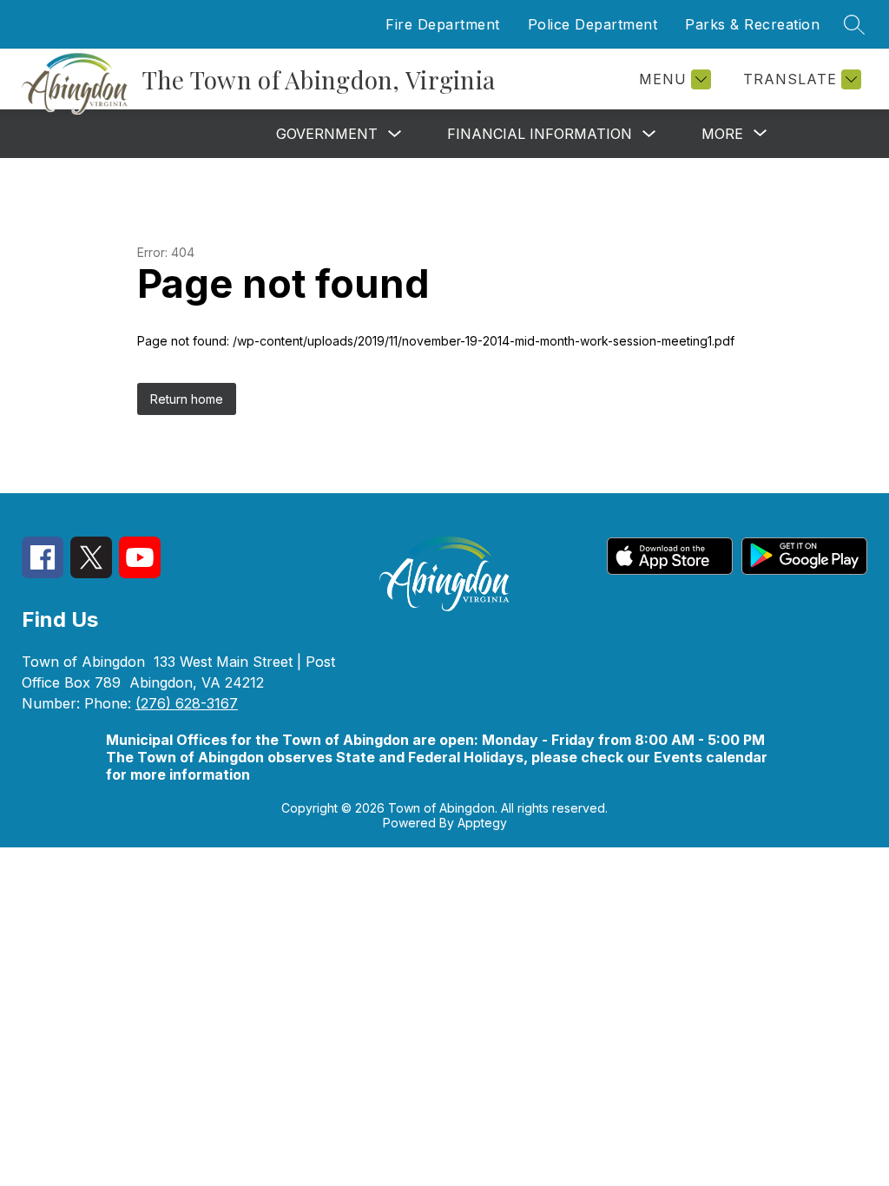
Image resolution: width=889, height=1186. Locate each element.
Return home (186, 399)
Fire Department (442, 24)
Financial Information (539, 133)
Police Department (593, 24)
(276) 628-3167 (186, 703)
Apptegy (482, 822)
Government (327, 133)
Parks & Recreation (752, 24)
